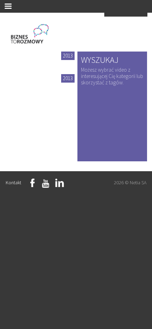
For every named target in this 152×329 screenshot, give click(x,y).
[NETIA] (125, 14)
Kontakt (13, 182)
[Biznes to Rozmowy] (33, 35)
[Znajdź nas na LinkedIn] (59, 183)
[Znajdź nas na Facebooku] (33, 183)
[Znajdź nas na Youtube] (45, 183)
